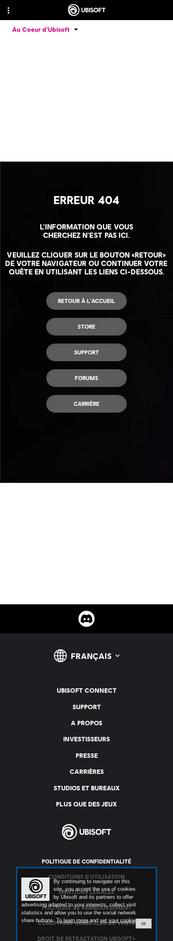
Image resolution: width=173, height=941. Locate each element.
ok (143, 923)
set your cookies (119, 920)
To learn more (73, 920)
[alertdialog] (86, 904)
